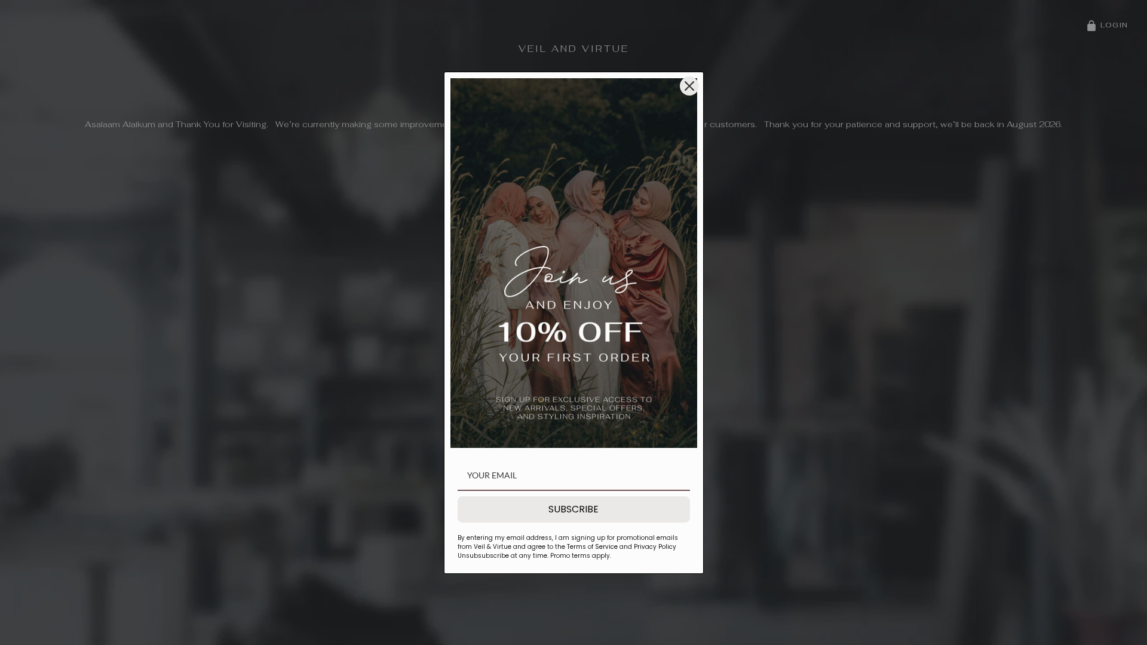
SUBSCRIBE (573, 509)
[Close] (689, 86)
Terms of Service (592, 546)
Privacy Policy (654, 546)
